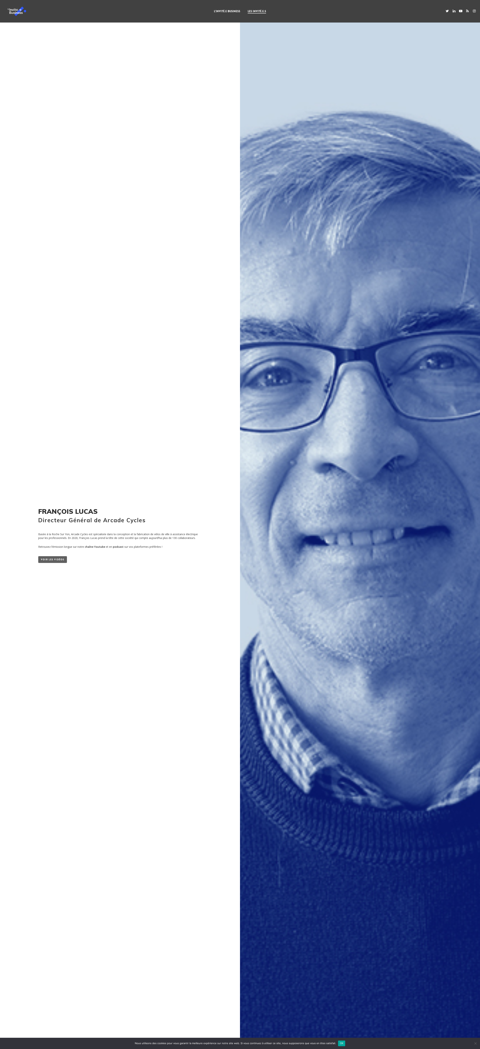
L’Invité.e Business (227, 11)
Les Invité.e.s (257, 11)
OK (342, 1043)
